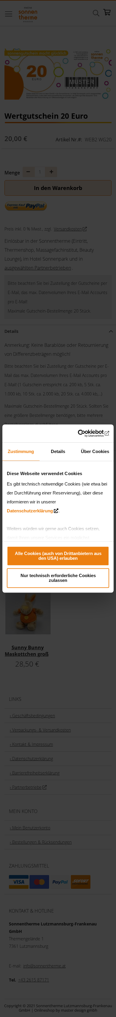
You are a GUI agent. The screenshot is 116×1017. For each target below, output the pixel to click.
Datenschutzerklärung (30, 510)
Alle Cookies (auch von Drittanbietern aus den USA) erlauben (58, 556)
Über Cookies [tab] (95, 451)
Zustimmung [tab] (21, 451)
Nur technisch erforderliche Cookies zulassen (58, 578)
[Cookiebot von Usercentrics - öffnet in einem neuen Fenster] (83, 433)
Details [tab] (58, 451)
